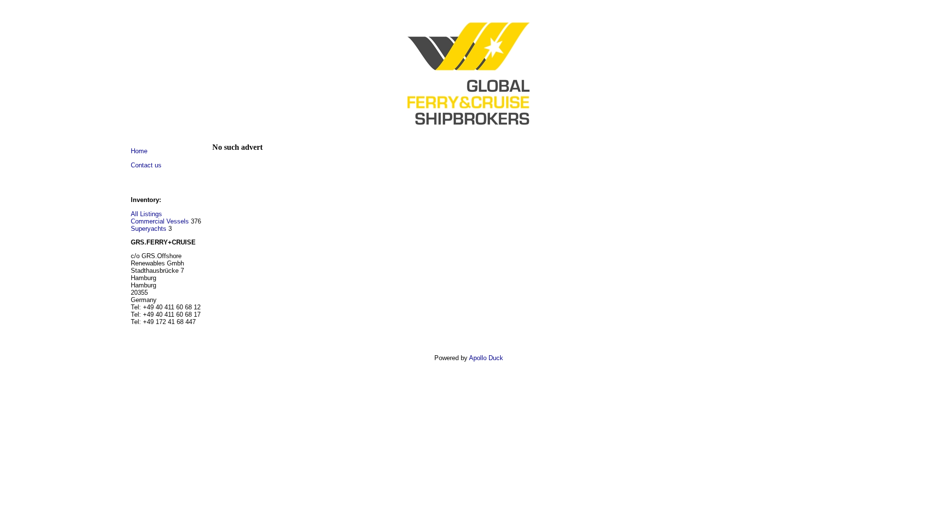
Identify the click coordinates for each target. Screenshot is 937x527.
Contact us (146, 165)
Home (139, 151)
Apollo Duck (486, 358)
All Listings (146, 214)
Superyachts (148, 228)
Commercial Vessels (160, 221)
